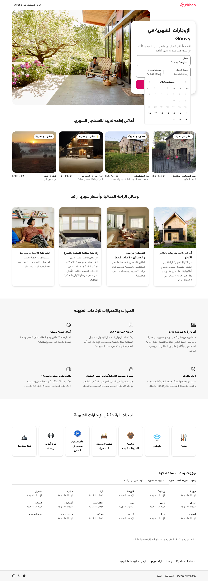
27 (155, 113)
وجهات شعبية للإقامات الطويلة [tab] (182, 480)
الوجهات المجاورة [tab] (156, 480)
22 (185, 113)
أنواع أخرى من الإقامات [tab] (133, 480)
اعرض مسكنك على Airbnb (28, 4)
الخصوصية (169, 575)
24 (173, 113)
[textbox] (177, 74)
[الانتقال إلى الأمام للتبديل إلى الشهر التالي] (150, 82)
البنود (159, 575)
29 (185, 119)
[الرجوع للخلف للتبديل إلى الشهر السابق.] (185, 82)
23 (179, 113)
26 (161, 113)
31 (173, 119)
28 (149, 113)
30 (179, 119)
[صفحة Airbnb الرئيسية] (188, 5)
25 (167, 113)
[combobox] (163, 62)
